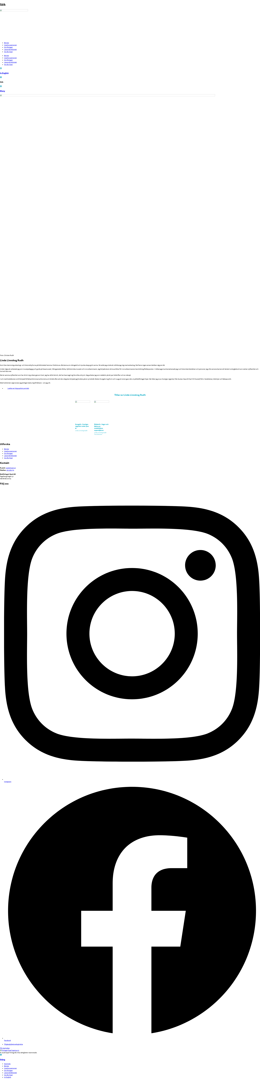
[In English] (1, 69)
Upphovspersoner (10, 45)
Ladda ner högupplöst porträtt (18, 388)
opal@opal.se (11, 468)
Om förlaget (8, 47)
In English (4, 73)
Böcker (6, 43)
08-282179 (10, 470)
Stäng (2, 1059)
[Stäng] (1, 1055)
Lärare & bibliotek (10, 49)
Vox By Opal (8, 52)
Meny (2, 91)
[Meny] (1, 87)
